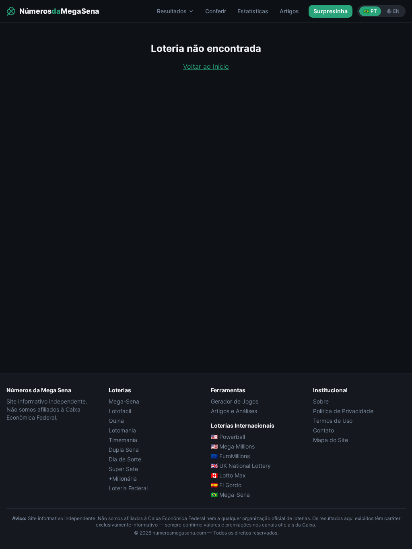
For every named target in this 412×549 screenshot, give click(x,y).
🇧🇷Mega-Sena (230, 494)
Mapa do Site (330, 439)
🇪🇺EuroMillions (230, 456)
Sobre (321, 401)
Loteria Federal (128, 488)
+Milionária (123, 478)
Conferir (215, 11)
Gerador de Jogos (234, 401)
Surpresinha (330, 11)
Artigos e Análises (234, 411)
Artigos (289, 11)
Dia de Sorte (125, 459)
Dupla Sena (124, 449)
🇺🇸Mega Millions (233, 446)
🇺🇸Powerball (228, 436)
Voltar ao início (206, 66)
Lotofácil (120, 411)
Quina (116, 420)
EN (396, 11)
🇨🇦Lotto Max (228, 475)
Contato (323, 430)
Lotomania (122, 430)
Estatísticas (252, 11)
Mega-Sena (124, 401)
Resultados (172, 11)
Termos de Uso (332, 420)
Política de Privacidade (343, 411)
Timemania (123, 439)
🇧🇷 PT (370, 11)
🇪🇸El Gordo (226, 484)
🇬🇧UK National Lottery (241, 465)
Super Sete (123, 468)
